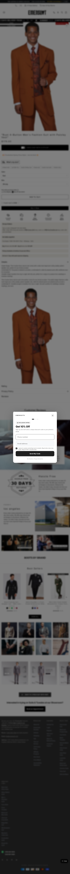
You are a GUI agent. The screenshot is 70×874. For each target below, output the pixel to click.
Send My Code (35, 453)
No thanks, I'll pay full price (35, 459)
